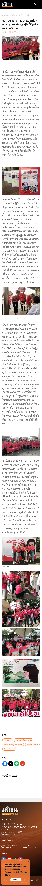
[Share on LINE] (16, 763)
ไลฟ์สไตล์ (14, 15)
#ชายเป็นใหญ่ (9, 744)
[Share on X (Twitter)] (10, 763)
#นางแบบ (7, 740)
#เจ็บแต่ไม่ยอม (9, 749)
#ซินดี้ (20, 744)
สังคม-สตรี (25, 15)
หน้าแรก (5, 15)
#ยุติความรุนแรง (32, 744)
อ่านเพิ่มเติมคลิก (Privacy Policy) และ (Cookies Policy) (16, 872)
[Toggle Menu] (39, 4)
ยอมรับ (15, 879)
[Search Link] (35, 4)
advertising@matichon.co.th (17, 845)
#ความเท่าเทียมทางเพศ (24, 740)
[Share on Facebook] (5, 763)
